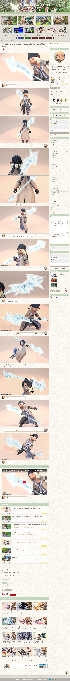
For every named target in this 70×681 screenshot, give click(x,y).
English (54, 115)
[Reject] (68, 679)
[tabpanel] (7, 31)
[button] (68, 45)
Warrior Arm (5, 583)
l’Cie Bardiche (19, 82)
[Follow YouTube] (11, 590)
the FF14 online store (37, 82)
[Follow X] (2, 590)
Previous (1, 31)
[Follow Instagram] (9, 590)
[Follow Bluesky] (5, 590)
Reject (54, 679)
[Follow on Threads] (7, 590)
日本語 (64, 115)
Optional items (5, 585)
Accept (50, 679)
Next (68, 31)
